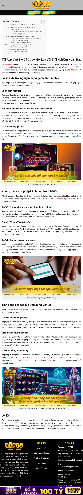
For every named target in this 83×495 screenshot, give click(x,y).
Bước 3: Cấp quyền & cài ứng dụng (21, 42)
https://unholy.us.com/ (73, 460)
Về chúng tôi (41, 448)
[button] (3, 4)
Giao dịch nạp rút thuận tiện (19, 49)
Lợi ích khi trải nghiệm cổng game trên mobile (21, 27)
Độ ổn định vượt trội (16, 29)
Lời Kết (10, 53)
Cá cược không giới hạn (18, 34)
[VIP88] (41, 5)
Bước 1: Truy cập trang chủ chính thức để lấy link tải (26, 38)
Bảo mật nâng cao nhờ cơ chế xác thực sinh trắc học (26, 31)
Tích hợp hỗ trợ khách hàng (19, 51)
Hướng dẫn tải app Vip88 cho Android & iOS (21, 36)
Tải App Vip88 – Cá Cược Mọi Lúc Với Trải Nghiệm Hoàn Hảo (24, 25)
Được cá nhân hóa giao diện (19, 47)
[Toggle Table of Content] (42, 22)
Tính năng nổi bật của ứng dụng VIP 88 (19, 45)
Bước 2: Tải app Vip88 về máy (19, 40)
